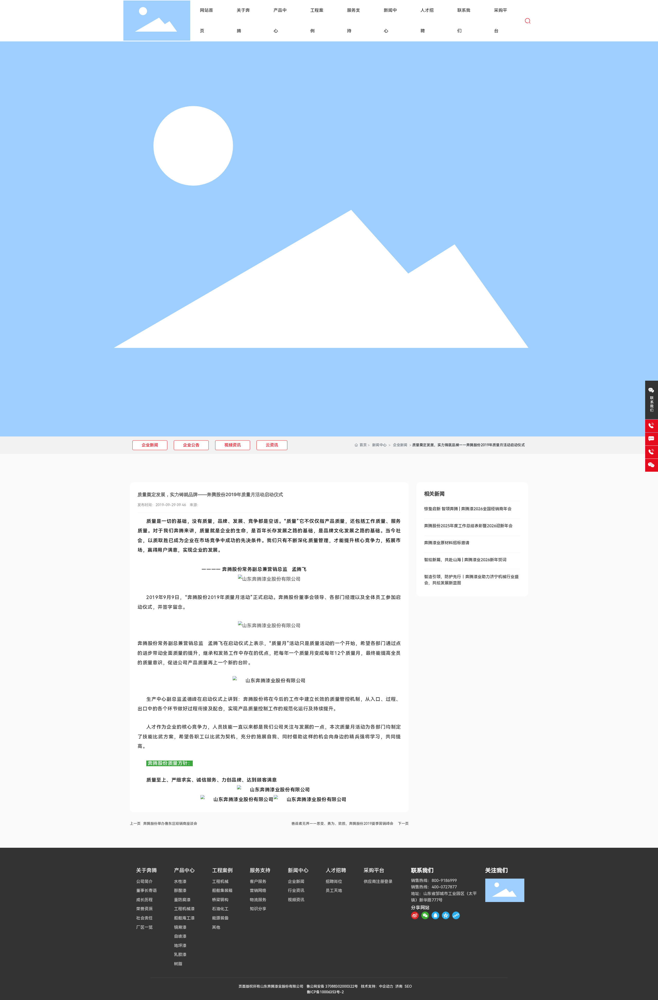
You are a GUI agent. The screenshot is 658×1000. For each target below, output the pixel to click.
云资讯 (272, 445)
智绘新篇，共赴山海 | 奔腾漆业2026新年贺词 (465, 559)
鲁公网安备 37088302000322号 (332, 986)
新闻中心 (379, 445)
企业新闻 (150, 445)
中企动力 (386, 986)
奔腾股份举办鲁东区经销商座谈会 (170, 824)
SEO (408, 986)
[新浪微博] (415, 915)
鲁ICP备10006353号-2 (325, 992)
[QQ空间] (446, 915)
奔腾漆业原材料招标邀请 (446, 542)
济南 (399, 986)
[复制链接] (456, 915)
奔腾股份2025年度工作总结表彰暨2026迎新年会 (468, 525)
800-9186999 (444, 880)
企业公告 (191, 445)
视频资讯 (232, 445)
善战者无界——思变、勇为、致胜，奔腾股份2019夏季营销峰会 (342, 824)
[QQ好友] (435, 915)
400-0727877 (444, 887)
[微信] (425, 915)
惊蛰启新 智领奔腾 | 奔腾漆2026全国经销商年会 (467, 508)
